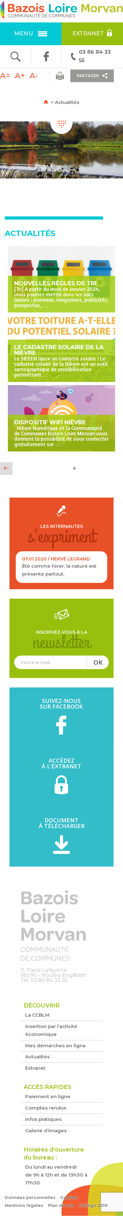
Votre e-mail (61, 662)
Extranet (88, 33)
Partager (88, 75)
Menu (23, 33)
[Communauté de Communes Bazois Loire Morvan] (61, 11)
